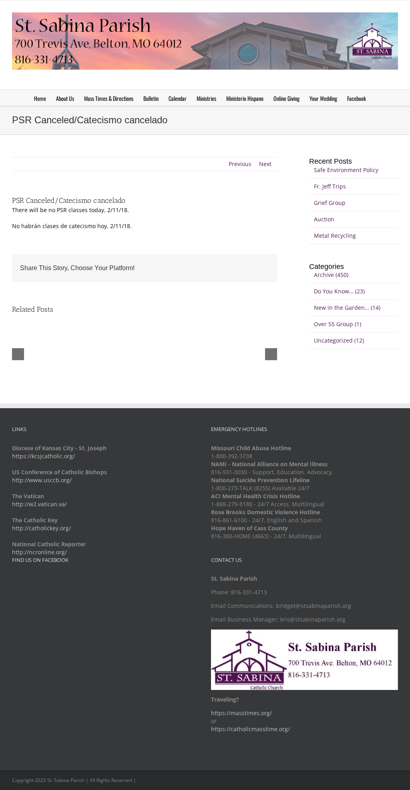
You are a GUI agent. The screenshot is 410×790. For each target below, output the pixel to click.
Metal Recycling (335, 235)
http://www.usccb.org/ (42, 480)
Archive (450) (331, 275)
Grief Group (330, 203)
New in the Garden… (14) (347, 307)
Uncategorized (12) (339, 340)
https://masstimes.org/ (241, 713)
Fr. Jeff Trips (330, 186)
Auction (324, 219)
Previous (240, 164)
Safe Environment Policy (346, 170)
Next (265, 164)
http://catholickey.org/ (41, 528)
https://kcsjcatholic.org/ (43, 456)
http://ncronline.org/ (39, 552)
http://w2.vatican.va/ (39, 504)
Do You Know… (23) (339, 291)
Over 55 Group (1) (337, 324)
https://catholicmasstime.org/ (250, 729)
